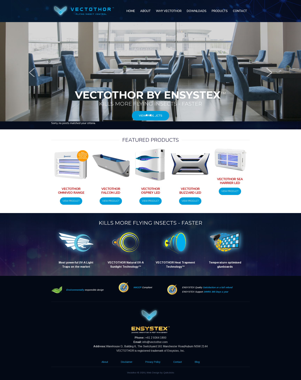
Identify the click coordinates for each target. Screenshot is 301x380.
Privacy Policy (152, 362)
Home (130, 11)
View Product (71, 201)
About (145, 11)
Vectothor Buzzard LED (190, 191)
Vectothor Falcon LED (110, 191)
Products (220, 11)
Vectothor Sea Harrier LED (230, 181)
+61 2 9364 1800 (155, 337)
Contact (240, 11)
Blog (197, 362)
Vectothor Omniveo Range (71, 191)
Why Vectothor (169, 11)
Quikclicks (168, 372)
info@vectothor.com (155, 342)
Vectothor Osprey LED (150, 191)
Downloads (196, 11)
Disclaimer (126, 362)
